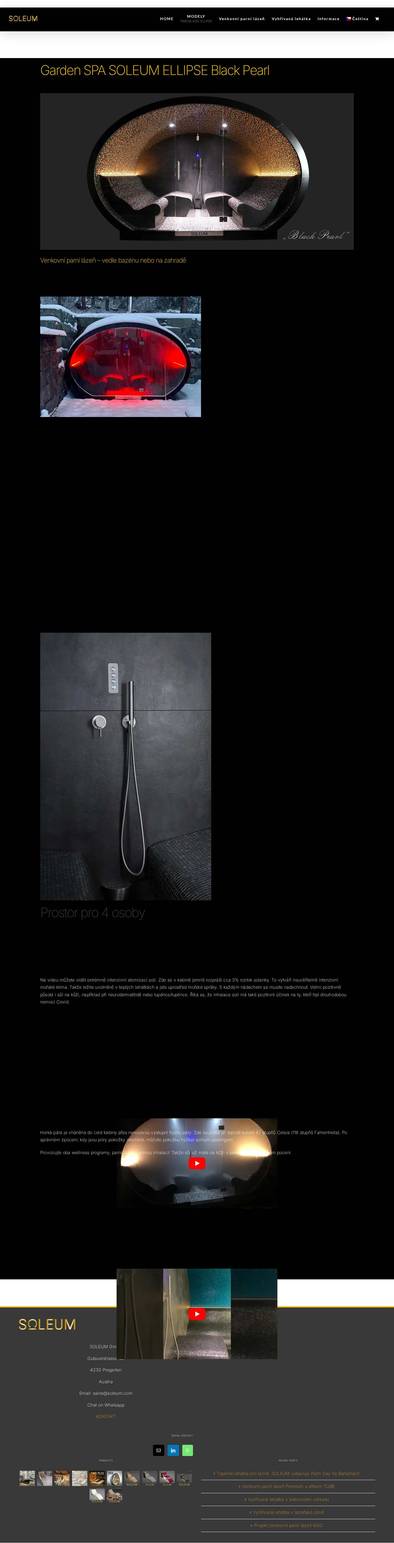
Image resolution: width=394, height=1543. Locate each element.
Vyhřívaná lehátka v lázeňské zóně (288, 1512)
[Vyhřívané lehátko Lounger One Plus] (80, 1478)
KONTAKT (106, 1416)
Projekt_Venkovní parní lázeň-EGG (288, 1525)
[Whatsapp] (187, 1450)
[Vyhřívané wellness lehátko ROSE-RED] (167, 1478)
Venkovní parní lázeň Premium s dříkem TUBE (288, 1486)
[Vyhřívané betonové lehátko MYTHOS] (185, 1478)
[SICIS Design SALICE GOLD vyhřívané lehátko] (45, 1478)
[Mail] (158, 1450)
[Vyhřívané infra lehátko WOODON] (115, 1495)
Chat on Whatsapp (105, 1405)
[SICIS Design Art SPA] (115, 1478)
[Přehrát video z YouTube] (197, 1314)
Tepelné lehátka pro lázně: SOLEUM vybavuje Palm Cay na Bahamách (288, 1473)
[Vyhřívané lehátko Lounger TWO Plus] (97, 1478)
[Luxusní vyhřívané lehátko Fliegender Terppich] (132, 1478)
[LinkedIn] (173, 1450)
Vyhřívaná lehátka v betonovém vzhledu (288, 1499)
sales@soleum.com (112, 1393)
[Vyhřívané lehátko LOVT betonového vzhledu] (150, 1478)
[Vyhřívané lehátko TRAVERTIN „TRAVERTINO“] (62, 1478)
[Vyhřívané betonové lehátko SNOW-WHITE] (97, 1495)
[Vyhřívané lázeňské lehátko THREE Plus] (27, 1478)
